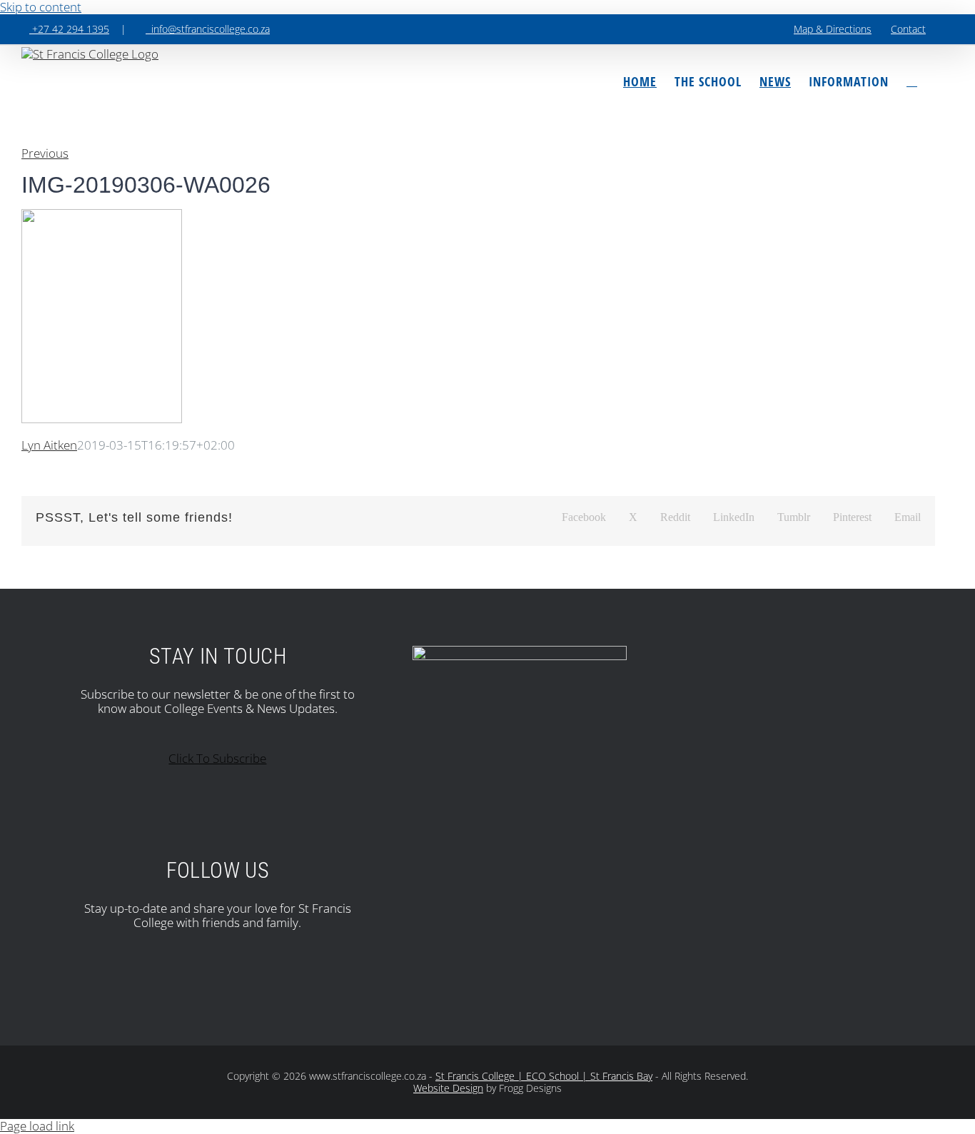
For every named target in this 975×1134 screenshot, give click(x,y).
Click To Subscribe (217, 758)
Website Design (448, 1088)
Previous (45, 153)
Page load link (37, 1126)
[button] (911, 81)
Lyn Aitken (49, 445)
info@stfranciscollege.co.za (208, 29)
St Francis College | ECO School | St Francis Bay (543, 1076)
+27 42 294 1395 (69, 29)
